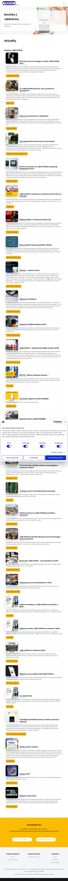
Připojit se (10, 207)
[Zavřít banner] (65, 422)
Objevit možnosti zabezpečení (17, 154)
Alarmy (13, 857)
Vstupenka (10, 761)
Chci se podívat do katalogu (16, 734)
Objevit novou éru (12, 76)
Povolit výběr (34, 457)
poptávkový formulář (45, 839)
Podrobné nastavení (57, 452)
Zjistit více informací (13, 257)
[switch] (25, 446)
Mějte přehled (11, 128)
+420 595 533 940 (19, 874)
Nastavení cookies (34, 857)
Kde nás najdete (55, 862)
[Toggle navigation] (64, 3)
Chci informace (12, 661)
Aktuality (55, 859)
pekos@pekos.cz (29, 874)
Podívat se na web (13, 570)
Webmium (37, 879)
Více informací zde (13, 312)
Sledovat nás (11, 406)
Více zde (10, 386)
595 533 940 (22, 839)
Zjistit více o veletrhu (13, 286)
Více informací (12, 478)
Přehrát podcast (12, 232)
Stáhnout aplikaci (12, 683)
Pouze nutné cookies (12, 457)
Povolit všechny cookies (56, 457)
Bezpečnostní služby (12, 859)
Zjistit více (10, 103)
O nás (55, 857)
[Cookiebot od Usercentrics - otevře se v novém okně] (54, 422)
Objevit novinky (12, 181)
